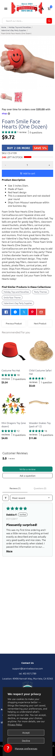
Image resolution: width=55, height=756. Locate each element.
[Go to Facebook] (6, 312)
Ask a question (27, 475)
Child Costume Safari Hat (40, 372)
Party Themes (40, 291)
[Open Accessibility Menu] (42, 8)
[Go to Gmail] (41, 312)
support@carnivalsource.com (27, 668)
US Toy (4, 366)
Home (3, 27)
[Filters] (5, 498)
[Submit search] (49, 21)
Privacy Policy (15, 724)
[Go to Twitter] (24, 312)
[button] (9, 132)
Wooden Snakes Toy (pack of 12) (40, 424)
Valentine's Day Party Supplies (13, 30)
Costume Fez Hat (11, 370)
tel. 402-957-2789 (27, 673)
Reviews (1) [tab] (15, 488)
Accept (26, 732)
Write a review (27, 469)
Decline (26, 740)
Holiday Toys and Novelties (20, 27)
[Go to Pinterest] (32, 312)
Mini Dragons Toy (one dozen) (14, 424)
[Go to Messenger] (15, 312)
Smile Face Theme (12, 297)
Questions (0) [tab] (40, 488)
